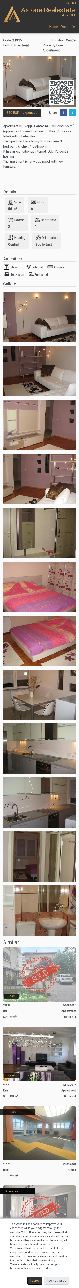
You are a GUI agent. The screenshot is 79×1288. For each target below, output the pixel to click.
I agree (35, 1281)
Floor (40, 202)
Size (17, 202)
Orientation (50, 238)
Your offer (68, 27)
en (67, 2)
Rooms (19, 220)
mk (74, 2)
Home (53, 27)
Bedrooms (48, 220)
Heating (19, 238)
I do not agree (56, 1281)
